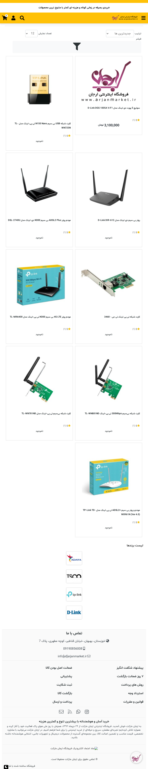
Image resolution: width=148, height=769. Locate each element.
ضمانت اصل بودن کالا (59, 668)
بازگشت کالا (65, 693)
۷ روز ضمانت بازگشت (130, 676)
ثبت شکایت (64, 685)
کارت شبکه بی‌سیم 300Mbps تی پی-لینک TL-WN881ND (112, 413)
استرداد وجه (135, 693)
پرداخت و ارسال (62, 702)
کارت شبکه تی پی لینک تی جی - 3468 (122, 317)
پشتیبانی (66, 676)
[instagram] (87, 712)
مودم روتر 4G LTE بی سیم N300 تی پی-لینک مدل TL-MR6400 (40, 317)
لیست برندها (135, 545)
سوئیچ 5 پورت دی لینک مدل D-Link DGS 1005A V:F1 (114, 108)
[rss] (70, 712)
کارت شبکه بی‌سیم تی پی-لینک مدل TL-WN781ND (46, 413)
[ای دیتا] (74, 558)
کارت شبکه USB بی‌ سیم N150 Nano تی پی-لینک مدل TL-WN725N (43, 125)
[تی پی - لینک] (74, 594)
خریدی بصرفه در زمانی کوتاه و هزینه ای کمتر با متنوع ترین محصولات (74, 7)
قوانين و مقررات (133, 702)
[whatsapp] (78, 712)
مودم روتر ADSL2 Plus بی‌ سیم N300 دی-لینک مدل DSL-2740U (39, 220)
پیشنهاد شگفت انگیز (130, 668)
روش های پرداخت (132, 685)
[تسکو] (74, 576)
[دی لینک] (74, 612)
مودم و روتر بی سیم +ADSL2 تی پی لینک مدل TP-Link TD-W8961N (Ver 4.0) (111, 512)
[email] (61, 712)
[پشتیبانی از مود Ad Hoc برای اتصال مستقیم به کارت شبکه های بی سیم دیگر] (39, 379)
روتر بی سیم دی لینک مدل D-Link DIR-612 (119, 220)
